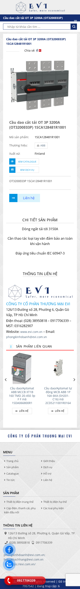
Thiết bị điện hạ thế (55, 502)
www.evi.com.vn (31, 332)
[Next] (74, 388)
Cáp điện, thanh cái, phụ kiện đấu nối (20, 510)
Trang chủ (12, 461)
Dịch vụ (47, 467)
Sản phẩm (12, 467)
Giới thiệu (49, 461)
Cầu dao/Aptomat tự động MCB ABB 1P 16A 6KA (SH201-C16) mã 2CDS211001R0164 (58, 395)
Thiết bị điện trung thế (19, 502)
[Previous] (6, 388)
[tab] (40, 220)
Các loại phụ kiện (53, 508)
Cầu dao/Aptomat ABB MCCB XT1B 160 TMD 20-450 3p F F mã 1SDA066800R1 (22, 395)
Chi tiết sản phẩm (39, 219)
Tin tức (10, 480)
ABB (42, 145)
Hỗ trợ (47, 473)
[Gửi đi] (74, 27)
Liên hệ (23, 411)
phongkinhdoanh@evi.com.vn (26, 337)
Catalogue (12, 473)
